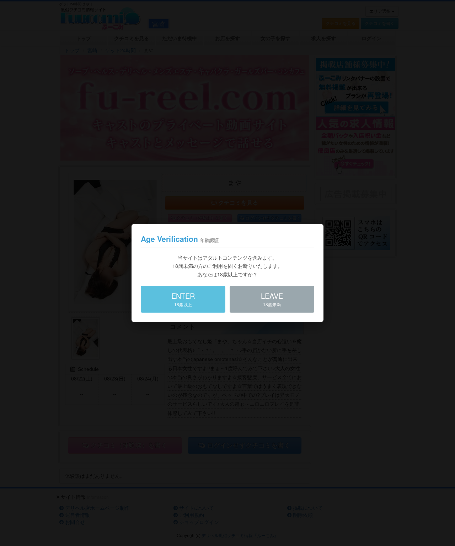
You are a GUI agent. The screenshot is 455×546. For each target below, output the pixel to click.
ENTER (183, 299)
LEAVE (272, 299)
